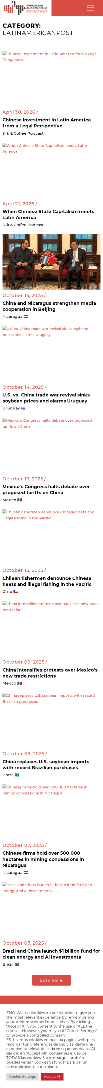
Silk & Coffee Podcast (23, 133)
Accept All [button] (52, 1077)
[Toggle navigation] (90, 8)
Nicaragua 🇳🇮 (15, 316)
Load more (51, 980)
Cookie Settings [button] (22, 1077)
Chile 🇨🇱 (10, 591)
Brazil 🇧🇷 (10, 774)
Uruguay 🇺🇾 (14, 408)
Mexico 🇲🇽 (12, 499)
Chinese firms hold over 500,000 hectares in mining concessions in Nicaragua (43, 859)
